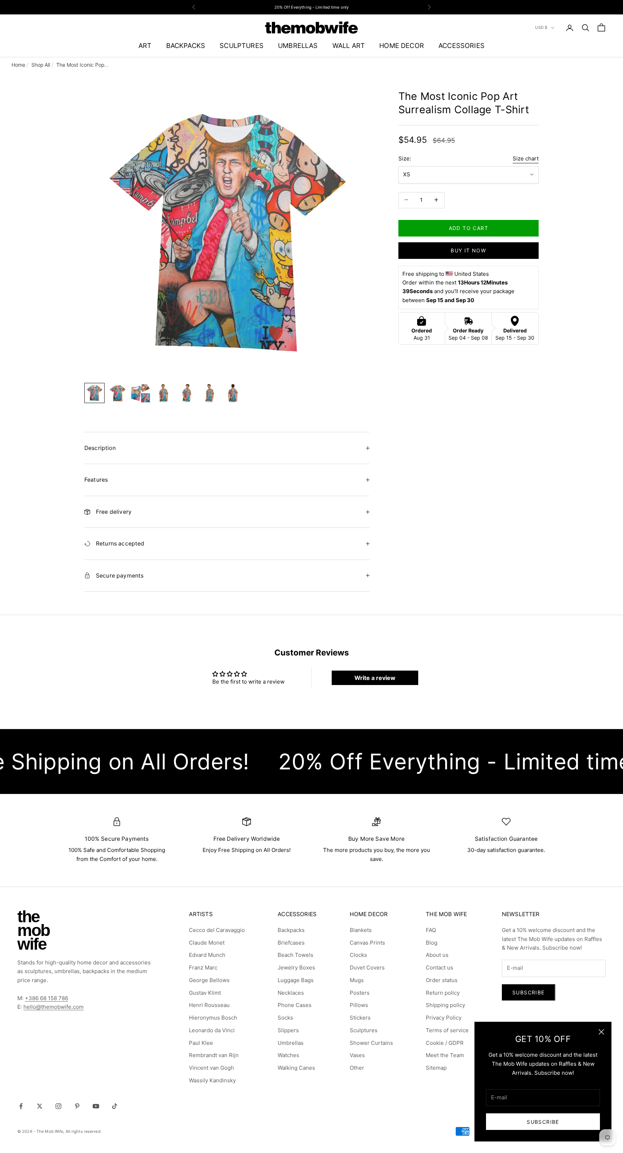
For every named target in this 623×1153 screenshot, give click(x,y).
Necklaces (291, 992)
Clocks (358, 954)
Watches (288, 1055)
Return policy (443, 992)
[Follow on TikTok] (114, 1106)
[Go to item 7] (233, 393)
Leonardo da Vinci (212, 1030)
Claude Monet (207, 942)
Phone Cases (295, 1005)
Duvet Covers (367, 967)
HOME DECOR (401, 45)
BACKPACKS (186, 45)
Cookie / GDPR (445, 1042)
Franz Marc (203, 967)
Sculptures (363, 1030)
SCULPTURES (242, 45)
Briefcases (291, 942)
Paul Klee (201, 1042)
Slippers (288, 1030)
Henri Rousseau (209, 1005)
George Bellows (209, 980)
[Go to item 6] (210, 393)
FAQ (431, 930)
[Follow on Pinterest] (77, 1106)
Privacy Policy (443, 1017)
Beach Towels (295, 954)
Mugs (357, 980)
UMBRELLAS (298, 45)
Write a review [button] (375, 677)
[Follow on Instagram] (58, 1106)
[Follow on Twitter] (39, 1106)
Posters (360, 992)
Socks (285, 1017)
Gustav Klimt (205, 992)
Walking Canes (296, 1067)
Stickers (360, 1017)
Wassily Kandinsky (212, 1080)
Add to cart (468, 228)
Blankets (361, 930)
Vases (357, 1055)
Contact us (439, 967)
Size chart (526, 158)
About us (437, 954)
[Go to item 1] (94, 393)
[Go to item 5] (187, 393)
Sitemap (436, 1067)
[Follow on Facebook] (21, 1106)
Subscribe (543, 1122)
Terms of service (447, 1030)
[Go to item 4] (164, 393)
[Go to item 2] (117, 393)
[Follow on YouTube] (96, 1106)
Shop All (40, 65)
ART (145, 45)
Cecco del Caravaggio (217, 930)
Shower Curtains (371, 1042)
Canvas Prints (367, 942)
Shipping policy (445, 1005)
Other (357, 1067)
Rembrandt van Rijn (214, 1055)
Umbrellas (291, 1042)
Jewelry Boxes (296, 967)
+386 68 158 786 (46, 998)
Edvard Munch (207, 954)
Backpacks (291, 930)
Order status (442, 980)
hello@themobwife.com (53, 1006)
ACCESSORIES (461, 45)
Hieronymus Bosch (213, 1017)
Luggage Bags (296, 980)
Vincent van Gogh (211, 1067)
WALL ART (348, 45)
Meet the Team (445, 1055)
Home (18, 65)
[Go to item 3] (141, 393)
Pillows (359, 1005)
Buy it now (468, 250)
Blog (431, 942)
